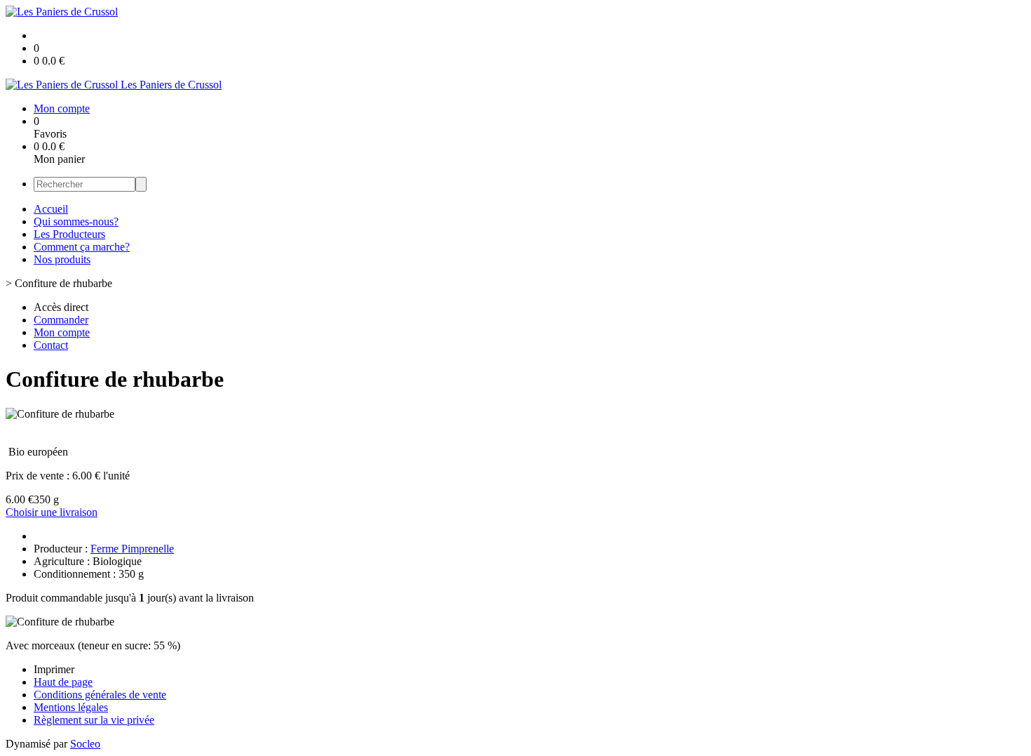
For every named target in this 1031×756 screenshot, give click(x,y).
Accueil (51, 209)
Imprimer (54, 669)
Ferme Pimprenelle (132, 549)
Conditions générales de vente (100, 695)
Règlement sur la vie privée (94, 720)
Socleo (85, 744)
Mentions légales (71, 707)
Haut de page (63, 682)
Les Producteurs (69, 234)
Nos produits (62, 259)
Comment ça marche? (82, 247)
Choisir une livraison (51, 512)
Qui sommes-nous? (76, 221)
